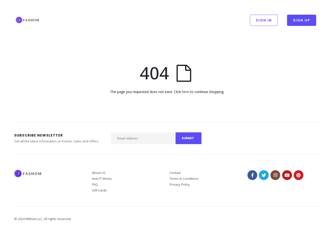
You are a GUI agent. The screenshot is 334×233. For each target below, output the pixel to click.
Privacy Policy (179, 184)
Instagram (275, 175)
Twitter (264, 175)
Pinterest (298, 175)
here (185, 91)
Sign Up (301, 20)
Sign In (264, 20)
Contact (175, 172)
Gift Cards (99, 190)
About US (99, 172)
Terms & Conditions (184, 178)
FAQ (95, 184)
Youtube (287, 175)
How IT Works (102, 178)
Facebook (252, 175)
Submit (188, 138)
